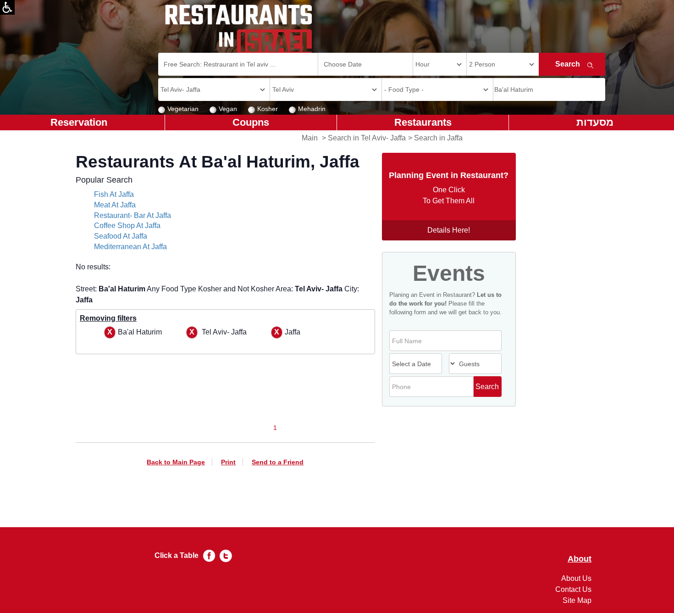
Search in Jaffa (438, 138)
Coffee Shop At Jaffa (127, 225)
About (579, 559)
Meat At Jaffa (115, 205)
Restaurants (423, 122)
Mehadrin (312, 108)
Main (310, 138)
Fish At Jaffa (114, 194)
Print (228, 462)
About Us (576, 578)
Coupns (250, 122)
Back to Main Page (176, 462)
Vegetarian (183, 108)
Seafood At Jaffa (120, 236)
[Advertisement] (44, 275)
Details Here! (448, 230)
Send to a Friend (278, 462)
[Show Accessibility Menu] (7, 7)
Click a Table (177, 555)
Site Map (577, 600)
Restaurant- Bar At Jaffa (132, 215)
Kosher (267, 108)
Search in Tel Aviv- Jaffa (367, 138)
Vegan (228, 108)
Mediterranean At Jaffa (130, 247)
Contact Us (573, 589)
